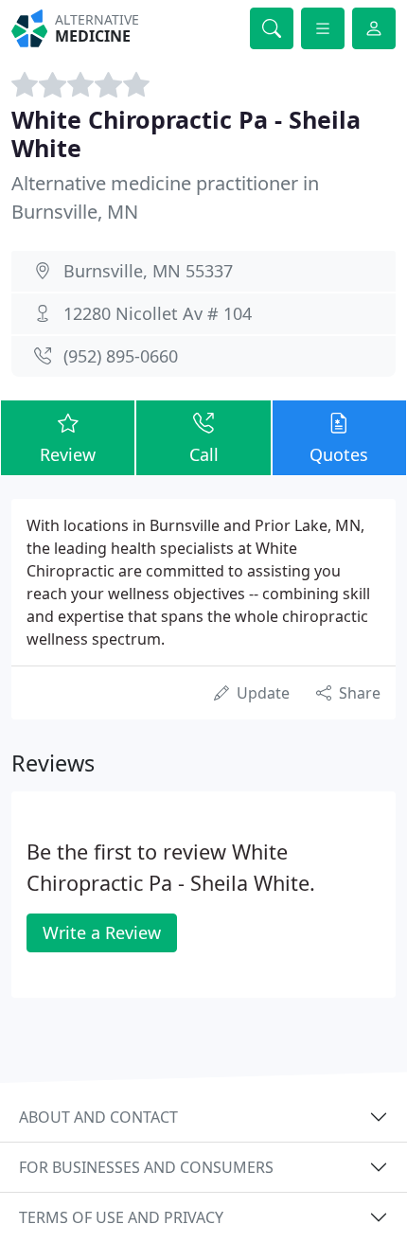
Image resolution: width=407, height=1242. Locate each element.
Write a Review (102, 932)
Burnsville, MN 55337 (148, 270)
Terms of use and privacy (121, 1217)
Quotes (339, 454)
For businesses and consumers (146, 1167)
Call (204, 454)
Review (68, 454)
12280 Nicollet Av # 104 (157, 313)
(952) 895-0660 (120, 356)
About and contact (98, 1117)
